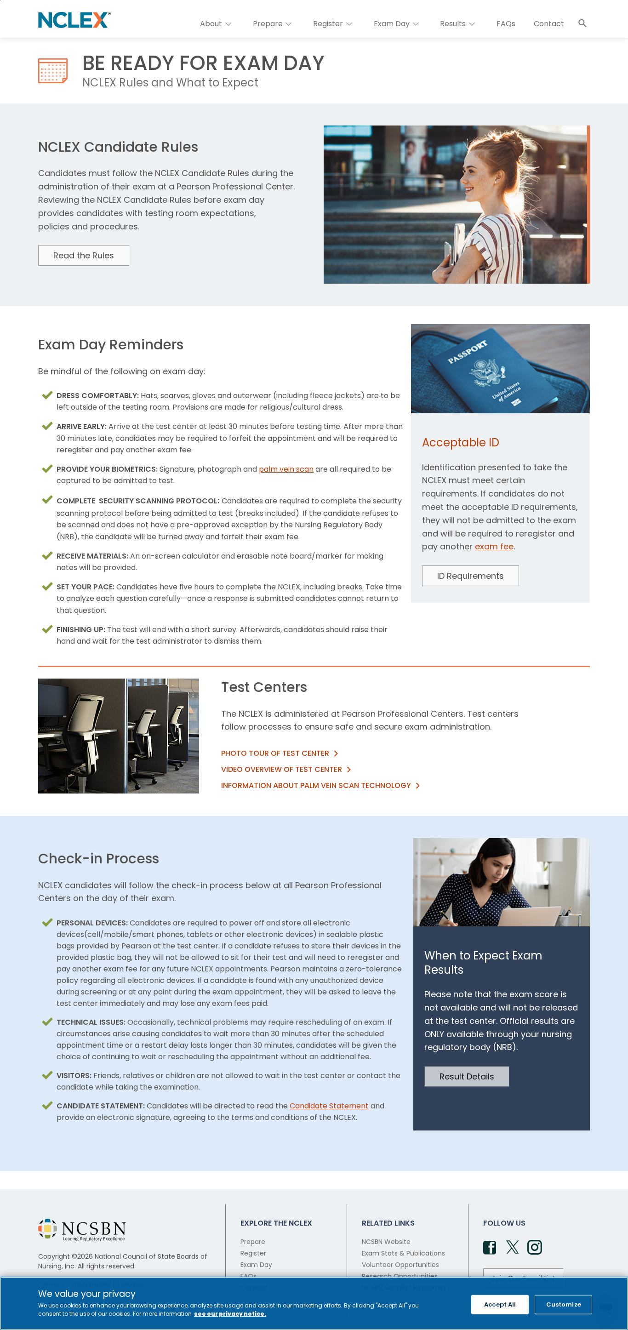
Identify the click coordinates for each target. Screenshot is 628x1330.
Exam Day (256, 1264)
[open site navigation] (582, 23)
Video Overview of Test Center (281, 769)
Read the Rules (83, 255)
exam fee (494, 546)
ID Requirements (470, 576)
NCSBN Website (386, 1241)
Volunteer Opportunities (400, 1264)
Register (253, 1253)
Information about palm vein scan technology (316, 785)
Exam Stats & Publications (403, 1253)
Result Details (467, 1076)
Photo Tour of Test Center (275, 753)
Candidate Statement (329, 1106)
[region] (314, 1303)
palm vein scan (286, 469)
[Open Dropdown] (228, 23)
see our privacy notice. (230, 1314)
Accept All (500, 1304)
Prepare (252, 1241)
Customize (563, 1304)
